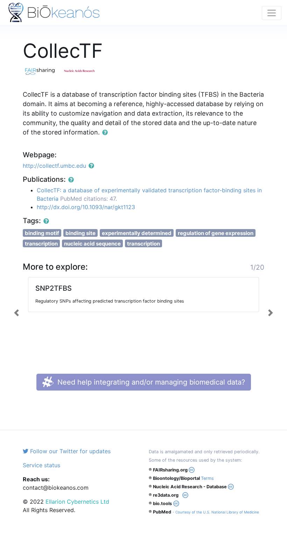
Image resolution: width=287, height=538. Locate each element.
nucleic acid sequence (92, 243)
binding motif (42, 233)
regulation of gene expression (215, 233)
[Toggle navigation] (271, 13)
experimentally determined (137, 233)
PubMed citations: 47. (88, 198)
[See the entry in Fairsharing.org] (43, 70)
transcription (41, 243)
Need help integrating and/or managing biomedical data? (150, 382)
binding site (80, 233)
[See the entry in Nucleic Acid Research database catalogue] (82, 70)
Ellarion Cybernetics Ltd (77, 501)
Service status (41, 465)
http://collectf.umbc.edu (54, 165)
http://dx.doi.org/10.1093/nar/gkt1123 (86, 207)
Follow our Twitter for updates (69, 451)
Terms (207, 478)
